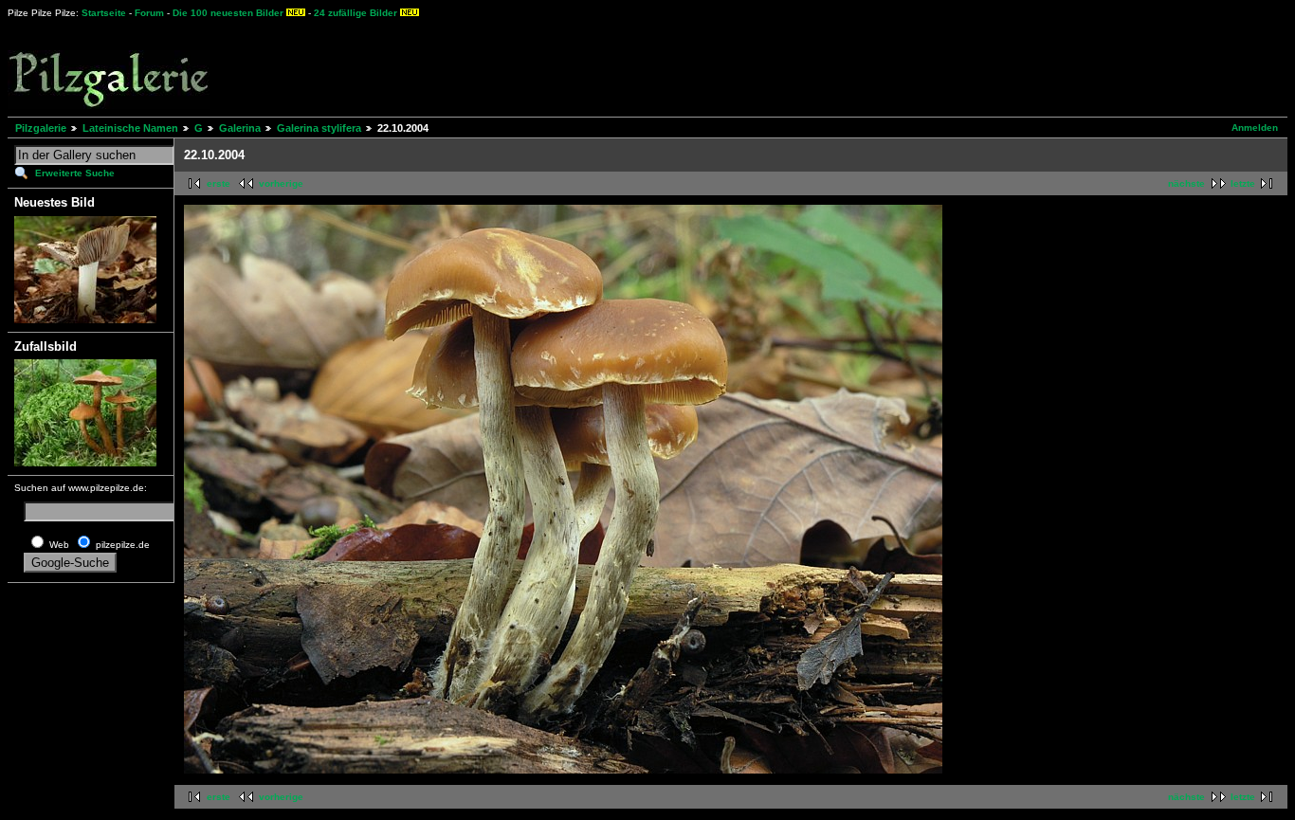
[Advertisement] (702, 66)
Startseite (104, 13)
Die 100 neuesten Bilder (228, 13)
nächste (1186, 183)
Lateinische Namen (130, 128)
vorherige (281, 183)
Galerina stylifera (319, 128)
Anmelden (1254, 127)
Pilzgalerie (40, 128)
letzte (1243, 183)
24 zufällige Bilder (355, 13)
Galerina (240, 128)
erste (218, 183)
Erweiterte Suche (75, 173)
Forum (149, 13)
